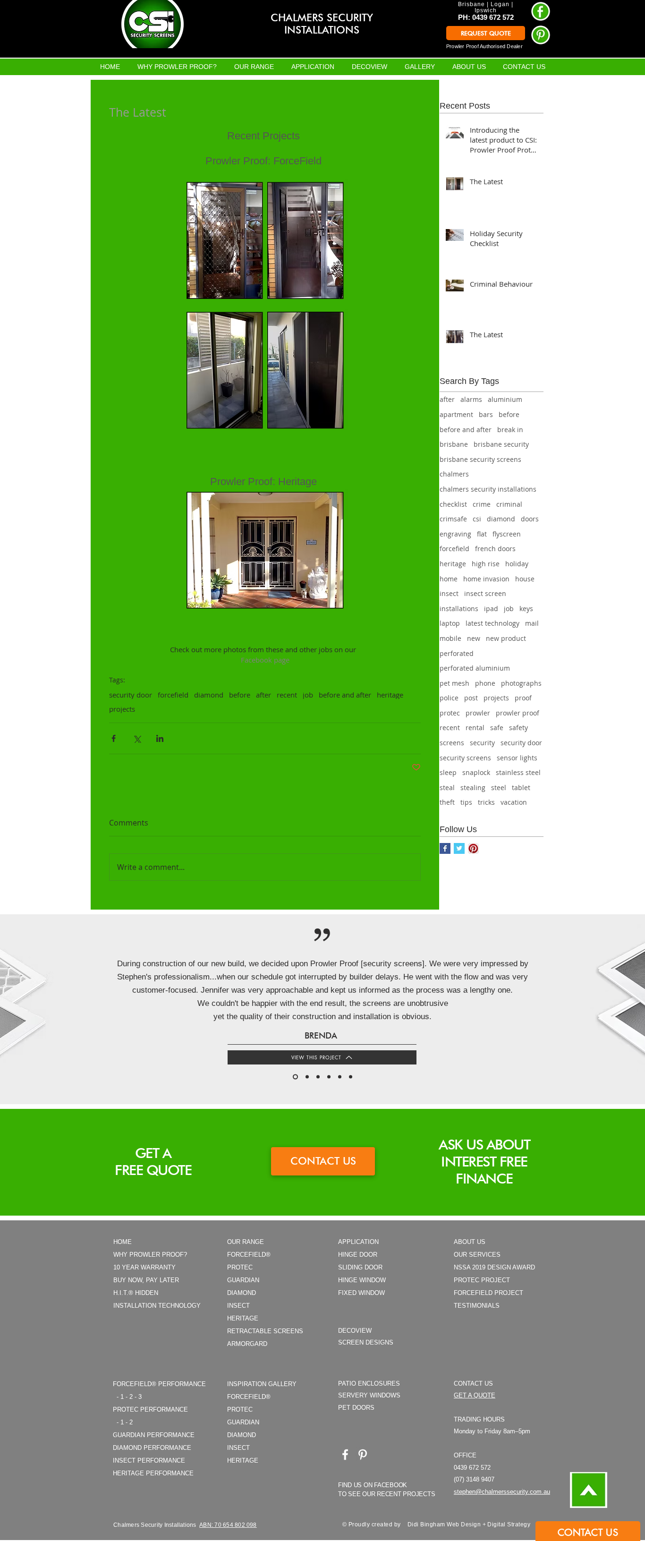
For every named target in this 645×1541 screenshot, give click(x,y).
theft (447, 802)
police (449, 697)
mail (532, 623)
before (239, 694)
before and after (345, 694)
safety (518, 727)
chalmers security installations (488, 489)
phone (485, 683)
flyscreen (506, 533)
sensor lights (517, 757)
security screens (465, 757)
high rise (486, 563)
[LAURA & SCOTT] (307, 1076)
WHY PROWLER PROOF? (150, 1254)
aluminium (505, 399)
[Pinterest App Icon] (473, 848)
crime (482, 504)
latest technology (492, 623)
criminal (509, 504)
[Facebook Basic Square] (445, 848)
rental (475, 727)
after (263, 694)
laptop (450, 623)
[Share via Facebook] (113, 738)
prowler (478, 712)
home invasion (486, 578)
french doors (495, 548)
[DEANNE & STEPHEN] (318, 1076)
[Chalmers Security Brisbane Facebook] (345, 1454)
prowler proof (517, 712)
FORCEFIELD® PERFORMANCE (159, 1384)
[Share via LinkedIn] (159, 738)
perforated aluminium (475, 668)
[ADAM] (329, 1076)
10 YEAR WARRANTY (144, 1267)
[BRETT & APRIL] (339, 1076)
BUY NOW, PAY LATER (146, 1280)
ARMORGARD (247, 1343)
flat (482, 533)
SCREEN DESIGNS (365, 1342)
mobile (450, 638)
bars (486, 414)
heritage (390, 694)
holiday (516, 563)
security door (130, 694)
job (308, 694)
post (471, 697)
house (525, 578)
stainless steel (518, 772)
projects (122, 709)
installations (459, 608)
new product (506, 638)
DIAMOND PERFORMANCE (152, 1447)
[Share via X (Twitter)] (136, 738)
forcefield (173, 694)
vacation (514, 802)
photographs (521, 683)
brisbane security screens (480, 459)
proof (523, 697)
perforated (457, 653)
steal (447, 787)
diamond (208, 694)
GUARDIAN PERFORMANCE (154, 1435)
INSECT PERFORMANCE (149, 1460)
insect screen (485, 593)
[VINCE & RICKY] (350, 1076)
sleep (448, 772)
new (473, 638)
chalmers (454, 473)
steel (498, 787)
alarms (471, 399)
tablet (521, 787)
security (482, 742)
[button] (588, 1532)
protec (450, 712)
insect (449, 593)
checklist (453, 504)
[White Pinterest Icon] (363, 1454)
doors (530, 518)
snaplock (476, 772)
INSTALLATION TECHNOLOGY (157, 1305)
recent (287, 694)
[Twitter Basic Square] (459, 848)
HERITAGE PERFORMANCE (153, 1473)
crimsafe (453, 518)
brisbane (454, 444)
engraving (455, 533)
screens (452, 742)
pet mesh (454, 683)
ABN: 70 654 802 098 (228, 1525)
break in (510, 429)
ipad (491, 608)
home (449, 578)
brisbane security (501, 444)
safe (496, 727)
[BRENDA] (295, 1076)
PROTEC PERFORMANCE (150, 1409)
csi (477, 518)
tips (466, 802)
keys (526, 608)
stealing (472, 787)
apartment (456, 414)
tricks (486, 802)
